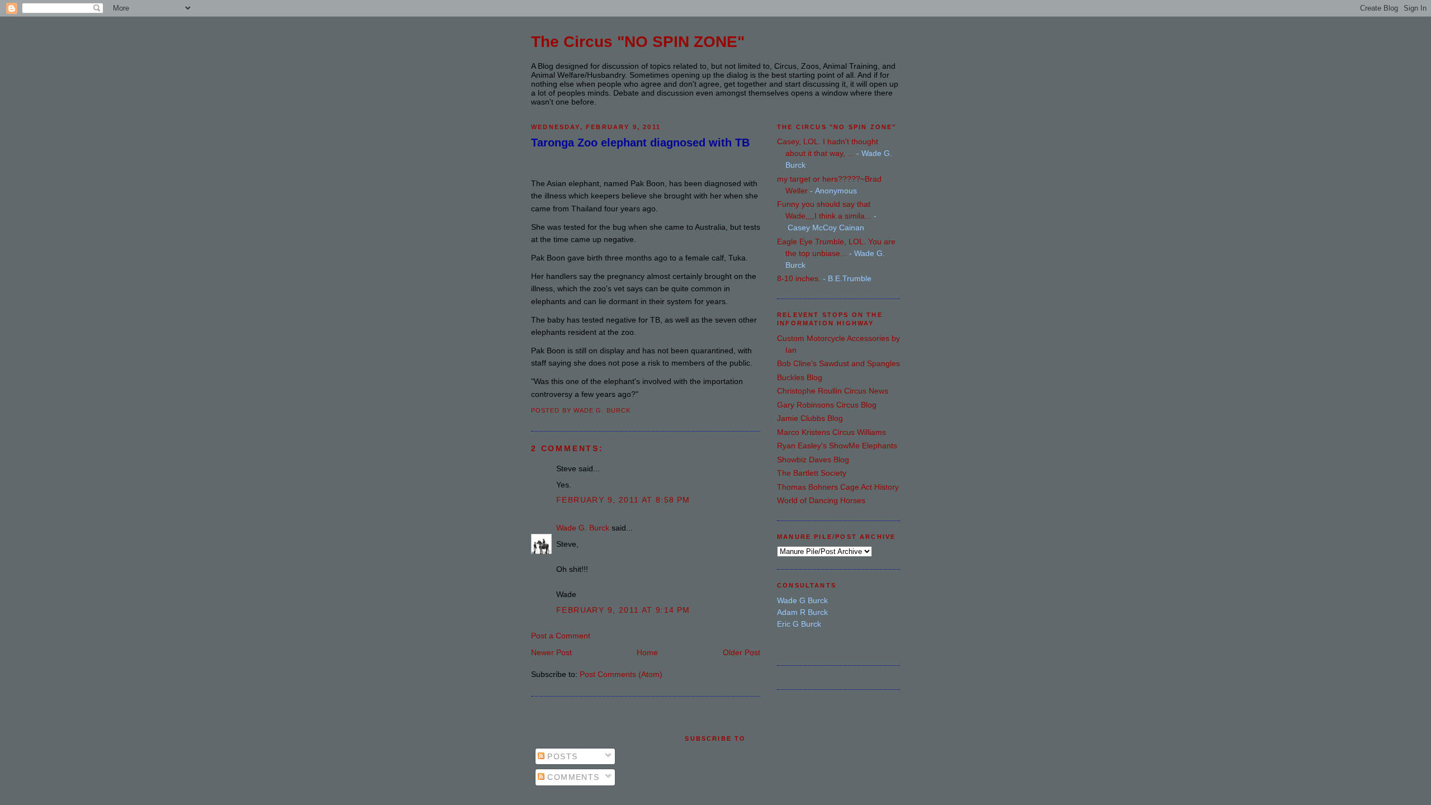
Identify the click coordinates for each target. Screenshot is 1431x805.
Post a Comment (560, 635)
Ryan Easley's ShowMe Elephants (837, 445)
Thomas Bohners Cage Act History (838, 486)
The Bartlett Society (811, 472)
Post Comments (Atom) (621, 674)
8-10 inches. (799, 278)
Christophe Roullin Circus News (832, 390)
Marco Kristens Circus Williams (831, 432)
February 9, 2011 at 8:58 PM (623, 499)
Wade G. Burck (582, 527)
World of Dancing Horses (821, 500)
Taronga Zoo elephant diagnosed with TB (640, 142)
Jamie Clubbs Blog (810, 418)
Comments (572, 777)
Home (647, 652)
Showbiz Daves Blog (813, 459)
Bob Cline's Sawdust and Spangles (838, 363)
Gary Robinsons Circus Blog (826, 404)
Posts (560, 756)
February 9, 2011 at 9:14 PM (623, 609)
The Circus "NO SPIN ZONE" (638, 41)
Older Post (741, 652)
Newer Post (551, 652)
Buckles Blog (799, 377)
